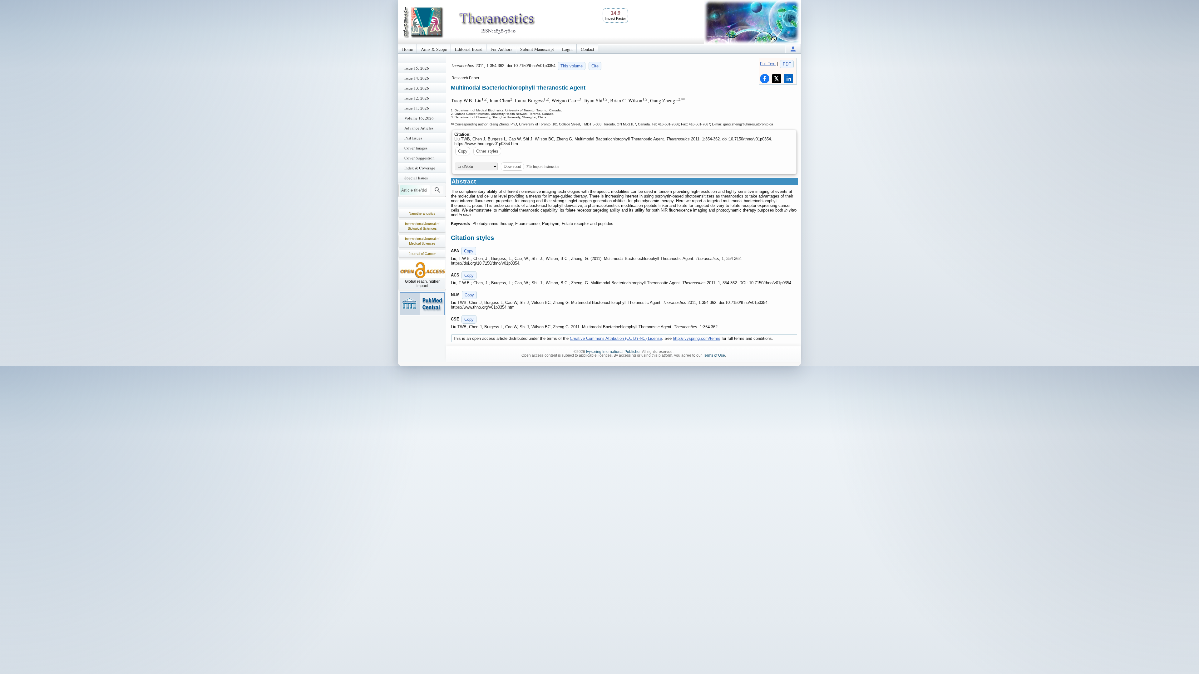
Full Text (768, 63)
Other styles (487, 151)
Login (567, 49)
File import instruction (542, 166)
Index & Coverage (419, 168)
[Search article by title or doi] (437, 190)
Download (512, 166)
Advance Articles (418, 128)
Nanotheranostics (422, 213)
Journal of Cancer (422, 254)
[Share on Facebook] (764, 78)
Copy (462, 151)
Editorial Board (468, 49)
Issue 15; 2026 (416, 68)
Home (407, 49)
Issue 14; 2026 (416, 78)
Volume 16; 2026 (419, 118)
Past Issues (413, 138)
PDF (787, 64)
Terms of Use (714, 355)
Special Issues (416, 178)
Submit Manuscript (537, 49)
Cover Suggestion (419, 158)
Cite (595, 66)
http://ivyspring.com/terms (696, 338)
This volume (571, 66)
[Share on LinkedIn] (788, 78)
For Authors (501, 49)
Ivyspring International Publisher (613, 352)
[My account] (793, 48)
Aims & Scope (434, 49)
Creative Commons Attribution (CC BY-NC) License (616, 338)
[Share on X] (776, 78)
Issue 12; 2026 (416, 98)
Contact (587, 49)
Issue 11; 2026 (416, 108)
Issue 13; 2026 (416, 88)
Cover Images (415, 148)
